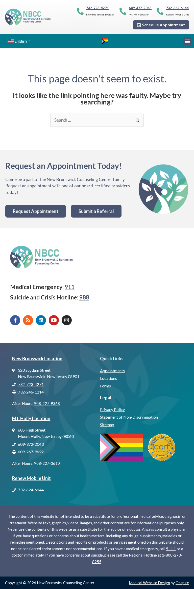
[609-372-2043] (122, 11)
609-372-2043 (140, 8)
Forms (105, 385)
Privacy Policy (112, 409)
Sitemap (107, 424)
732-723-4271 (97, 8)
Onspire (182, 582)
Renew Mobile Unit (31, 478)
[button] (187, 41)
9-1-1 (171, 548)
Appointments (112, 370)
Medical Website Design (149, 582)
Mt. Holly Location (31, 418)
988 (84, 297)
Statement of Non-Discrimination (129, 417)
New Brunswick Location (37, 358)
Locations (108, 378)
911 (70, 286)
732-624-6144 (177, 8)
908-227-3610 (47, 463)
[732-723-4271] (80, 11)
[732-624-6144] (160, 11)
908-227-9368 (47, 403)
